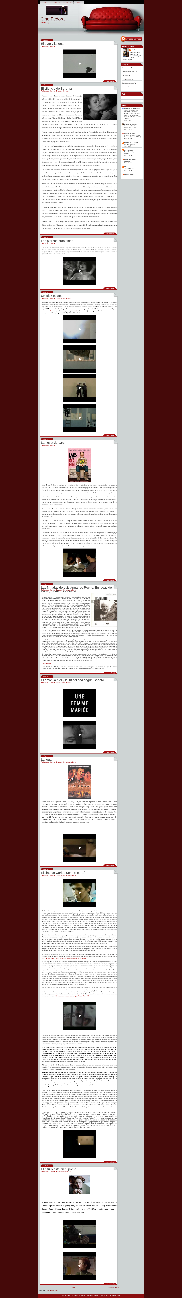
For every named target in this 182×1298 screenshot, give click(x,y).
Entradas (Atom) (53, 1290)
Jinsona (82, 1295)
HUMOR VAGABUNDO (131, 142)
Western (125, 87)
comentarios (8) (110, 1284)
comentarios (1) (110, 435)
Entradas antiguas (113, 1287)
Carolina (134, 50)
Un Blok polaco (51, 295)
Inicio (73, 1287)
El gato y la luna (52, 43)
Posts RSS (56, 2)
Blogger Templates (106, 1295)
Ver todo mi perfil (127, 59)
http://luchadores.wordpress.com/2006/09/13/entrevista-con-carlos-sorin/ (64, 958)
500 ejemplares (129, 167)
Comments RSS (68, 2)
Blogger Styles (116, 1295)
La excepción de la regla (132, 108)
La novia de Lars (53, 442)
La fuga (46, 759)
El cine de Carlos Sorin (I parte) (63, 872)
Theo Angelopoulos (128, 83)
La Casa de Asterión (130, 124)
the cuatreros (128, 150)
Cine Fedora (52, 18)
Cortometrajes (66, 1171)
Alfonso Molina (46, 663)
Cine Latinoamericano (69, 590)
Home (45, 2)
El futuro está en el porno (58, 1169)
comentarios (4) (110, 81)
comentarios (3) (110, 752)
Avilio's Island (129, 174)
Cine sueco (65, 91)
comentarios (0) (110, 234)
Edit (78, 2)
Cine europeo (66, 298)
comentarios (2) (110, 673)
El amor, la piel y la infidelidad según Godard (72, 680)
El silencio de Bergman (57, 88)
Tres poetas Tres (129, 168)
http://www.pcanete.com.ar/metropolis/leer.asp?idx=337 (72, 996)
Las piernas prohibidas (57, 241)
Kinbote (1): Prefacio (130, 144)
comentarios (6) (110, 580)
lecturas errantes (129, 133)
